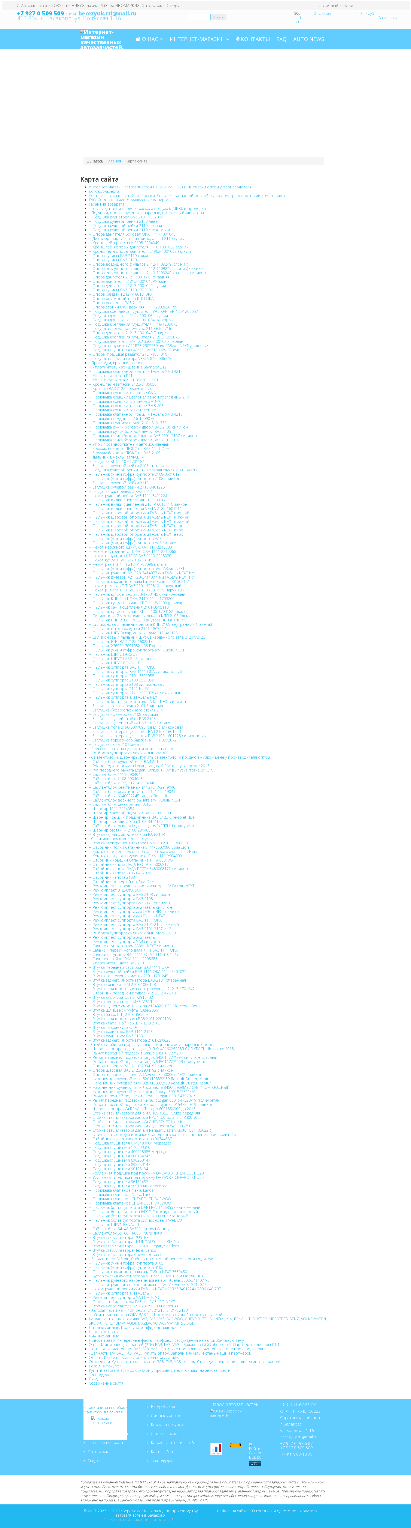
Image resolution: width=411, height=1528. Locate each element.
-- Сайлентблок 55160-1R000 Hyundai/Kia (125, 1233)
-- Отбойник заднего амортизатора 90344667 (130, 1138)
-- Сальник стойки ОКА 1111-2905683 (123, 958)
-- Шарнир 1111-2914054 (111, 808)
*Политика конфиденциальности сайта (140, 1519)
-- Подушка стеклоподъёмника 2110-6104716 (130, 328)
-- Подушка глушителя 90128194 (118, 1168)
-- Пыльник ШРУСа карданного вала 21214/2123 (133, 632)
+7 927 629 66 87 (296, 1443)
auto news (308, 38)
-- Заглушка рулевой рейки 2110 (119, 482)
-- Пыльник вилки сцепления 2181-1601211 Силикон (138, 504)
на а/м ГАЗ (95, 5)
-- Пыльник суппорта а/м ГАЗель (119, 1293)
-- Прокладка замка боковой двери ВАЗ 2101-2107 (134, 439)
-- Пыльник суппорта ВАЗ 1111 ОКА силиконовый (135, 671)
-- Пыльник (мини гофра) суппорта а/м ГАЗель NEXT (137, 568)
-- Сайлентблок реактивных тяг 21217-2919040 (132, 787)
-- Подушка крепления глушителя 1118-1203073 (133, 324)
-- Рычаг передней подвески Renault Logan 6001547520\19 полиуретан (154, 1100)
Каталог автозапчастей (172, 1442)
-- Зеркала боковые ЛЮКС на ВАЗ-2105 (124, 452)
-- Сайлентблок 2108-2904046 (116, 778)
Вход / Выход (162, 1406)
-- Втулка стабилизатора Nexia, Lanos (122, 1250)
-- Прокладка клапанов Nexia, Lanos (121, 1190)
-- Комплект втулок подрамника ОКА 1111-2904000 (135, 855)
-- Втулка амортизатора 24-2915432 (121, 997)
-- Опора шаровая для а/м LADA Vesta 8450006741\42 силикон (146, 1074)
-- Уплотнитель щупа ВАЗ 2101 (117, 963)
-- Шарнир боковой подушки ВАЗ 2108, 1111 (130, 812)
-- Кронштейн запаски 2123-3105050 (122, 384)
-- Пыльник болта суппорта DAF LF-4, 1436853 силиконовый (145, 1207)
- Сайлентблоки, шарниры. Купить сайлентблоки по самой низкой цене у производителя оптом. (179, 757)
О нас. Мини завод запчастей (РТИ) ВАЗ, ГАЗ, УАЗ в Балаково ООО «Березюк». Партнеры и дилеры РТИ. (184, 1344)
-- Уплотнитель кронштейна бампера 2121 (129, 367)
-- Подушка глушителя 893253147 (119, 1164)
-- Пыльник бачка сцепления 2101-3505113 (129, 607)
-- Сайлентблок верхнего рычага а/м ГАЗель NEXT (134, 800)
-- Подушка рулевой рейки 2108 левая (124, 221)
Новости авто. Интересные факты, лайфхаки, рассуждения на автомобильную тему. (166, 1340)
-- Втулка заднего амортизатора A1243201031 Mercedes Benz (144, 1005)
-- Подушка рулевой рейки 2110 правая (125, 225)
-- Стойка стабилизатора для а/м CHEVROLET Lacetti (135, 1121)
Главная (113, 161)
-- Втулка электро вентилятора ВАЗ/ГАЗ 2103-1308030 (138, 842)
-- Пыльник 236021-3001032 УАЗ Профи (125, 645)
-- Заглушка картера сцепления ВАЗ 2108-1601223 (135, 731)
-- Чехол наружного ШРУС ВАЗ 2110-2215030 (130, 555)
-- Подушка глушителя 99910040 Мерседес (128, 1185)
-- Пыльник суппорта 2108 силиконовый (127, 684)
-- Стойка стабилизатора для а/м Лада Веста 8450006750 (140, 1125)
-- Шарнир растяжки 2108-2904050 (121, 830)
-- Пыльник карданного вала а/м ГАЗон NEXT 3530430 (138, 1271)
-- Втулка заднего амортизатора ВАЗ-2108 (127, 834)
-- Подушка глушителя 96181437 (118, 1181)
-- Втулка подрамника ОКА (113, 1027)
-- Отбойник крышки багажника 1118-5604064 (131, 860)
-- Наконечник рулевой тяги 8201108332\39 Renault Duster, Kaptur (150, 1078)
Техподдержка (102, 1374)
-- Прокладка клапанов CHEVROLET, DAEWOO (130, 1198)
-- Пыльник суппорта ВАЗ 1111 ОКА (122, 667)
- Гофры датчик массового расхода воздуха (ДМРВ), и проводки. (148, 208)
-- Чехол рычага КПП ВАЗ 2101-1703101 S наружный (137, 590)
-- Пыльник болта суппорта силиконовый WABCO (135, 1220)
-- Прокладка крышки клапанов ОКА (122, 392)
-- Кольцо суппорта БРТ (111, 375)
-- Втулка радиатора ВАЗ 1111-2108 (121, 1031)
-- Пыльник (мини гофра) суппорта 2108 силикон (134, 478)
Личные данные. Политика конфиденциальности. (135, 1327)
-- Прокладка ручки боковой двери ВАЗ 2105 (130, 431)
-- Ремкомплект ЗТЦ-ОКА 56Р (115, 890)
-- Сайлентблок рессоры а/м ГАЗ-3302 (123, 804)
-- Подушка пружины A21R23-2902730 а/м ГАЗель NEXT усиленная (149, 345)
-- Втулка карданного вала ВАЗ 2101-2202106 (130, 1018)
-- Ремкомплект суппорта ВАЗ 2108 (121, 898)
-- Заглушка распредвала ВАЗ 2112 (120, 491)
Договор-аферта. (104, 191)
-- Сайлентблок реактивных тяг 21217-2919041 (132, 791)
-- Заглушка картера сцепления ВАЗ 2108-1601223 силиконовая (148, 735)
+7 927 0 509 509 (40, 13)
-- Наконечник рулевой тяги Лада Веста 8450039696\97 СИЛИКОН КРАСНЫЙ (159, 1087)
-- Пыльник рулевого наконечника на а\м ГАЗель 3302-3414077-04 (150, 1280)
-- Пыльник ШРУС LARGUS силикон (122, 658)
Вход (93, 1378)
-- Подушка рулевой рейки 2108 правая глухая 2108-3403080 (145, 469)
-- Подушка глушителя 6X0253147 (119, 1160)
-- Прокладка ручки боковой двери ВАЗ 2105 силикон (138, 427)
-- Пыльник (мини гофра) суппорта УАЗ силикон (134, 542)
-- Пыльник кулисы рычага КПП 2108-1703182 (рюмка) (138, 611)
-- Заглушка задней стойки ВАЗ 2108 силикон (131, 722)
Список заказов (165, 1433)
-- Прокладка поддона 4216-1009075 (121, 418)
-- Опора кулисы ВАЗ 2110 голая (118, 255)
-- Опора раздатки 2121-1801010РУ (121, 294)
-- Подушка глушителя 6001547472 (120, 1155)
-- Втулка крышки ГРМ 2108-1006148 (122, 984)
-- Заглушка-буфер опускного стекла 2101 (127, 710)
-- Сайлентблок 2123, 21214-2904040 (122, 782)
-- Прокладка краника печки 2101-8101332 (128, 422)
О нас (149, 38)
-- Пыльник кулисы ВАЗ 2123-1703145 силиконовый (137, 594)
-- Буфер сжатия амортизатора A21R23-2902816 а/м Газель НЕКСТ (148, 1275)
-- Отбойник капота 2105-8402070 (120, 872)
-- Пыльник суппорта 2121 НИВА (119, 688)
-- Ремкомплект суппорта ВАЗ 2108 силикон (129, 894)
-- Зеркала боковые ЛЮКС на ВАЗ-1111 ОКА (129, 448)
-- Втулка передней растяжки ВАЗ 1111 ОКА (129, 967)
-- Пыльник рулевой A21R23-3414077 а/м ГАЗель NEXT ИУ (141, 572)
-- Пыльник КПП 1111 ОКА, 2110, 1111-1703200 (131, 598)
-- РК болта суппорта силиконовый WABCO (129, 752)
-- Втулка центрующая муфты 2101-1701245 (128, 975)
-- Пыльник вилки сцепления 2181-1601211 (129, 499)
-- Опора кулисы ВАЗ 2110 (113, 259)
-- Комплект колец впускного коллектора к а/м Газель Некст (144, 851)
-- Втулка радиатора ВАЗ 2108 (116, 1035)
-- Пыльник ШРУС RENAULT (114, 662)
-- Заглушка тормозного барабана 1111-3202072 (133, 740)
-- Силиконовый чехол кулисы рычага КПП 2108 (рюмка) (141, 615)
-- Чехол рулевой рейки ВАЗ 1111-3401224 (128, 495)
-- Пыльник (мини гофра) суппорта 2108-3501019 (134, 474)
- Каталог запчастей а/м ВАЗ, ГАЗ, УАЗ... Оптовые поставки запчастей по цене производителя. (176, 1348)
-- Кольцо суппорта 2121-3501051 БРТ (123, 379)
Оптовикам (151, 5)
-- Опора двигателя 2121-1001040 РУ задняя (129, 277)
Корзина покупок (105, 1366)
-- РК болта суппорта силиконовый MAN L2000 (132, 932)
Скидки (173, 5)
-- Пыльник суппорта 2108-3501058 (121, 680)
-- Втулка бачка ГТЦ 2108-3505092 (119, 1014)
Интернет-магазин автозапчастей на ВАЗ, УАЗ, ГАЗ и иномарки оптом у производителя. (170, 186)
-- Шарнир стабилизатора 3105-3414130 (126, 821)
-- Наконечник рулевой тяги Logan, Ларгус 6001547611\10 (142, 1091)
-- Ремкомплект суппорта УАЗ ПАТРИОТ (125, 1297)
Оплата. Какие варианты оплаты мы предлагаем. (134, 1357)
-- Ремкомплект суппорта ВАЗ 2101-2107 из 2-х (131, 928)
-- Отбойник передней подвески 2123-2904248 (132, 993)
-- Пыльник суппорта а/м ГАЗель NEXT (124, 697)
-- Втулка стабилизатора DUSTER (119, 1237)
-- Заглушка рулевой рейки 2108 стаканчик (129, 465)
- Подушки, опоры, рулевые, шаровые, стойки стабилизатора (146, 212)
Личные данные (104, 1336)
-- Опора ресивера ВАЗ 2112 (115, 302)
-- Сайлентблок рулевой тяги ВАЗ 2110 (125, 761)
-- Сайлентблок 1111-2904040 (116, 774)
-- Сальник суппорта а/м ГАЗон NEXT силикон (131, 945)
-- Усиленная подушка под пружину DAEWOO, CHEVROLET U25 (146, 1177)
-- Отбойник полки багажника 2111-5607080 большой (139, 847)
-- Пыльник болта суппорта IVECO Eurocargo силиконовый (143, 1211)
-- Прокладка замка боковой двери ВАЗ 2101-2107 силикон (143, 435)
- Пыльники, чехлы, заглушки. (116, 457)
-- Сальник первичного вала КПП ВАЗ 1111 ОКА (133, 950)
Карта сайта (161, 1451)
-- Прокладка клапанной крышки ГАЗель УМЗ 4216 (136, 371)
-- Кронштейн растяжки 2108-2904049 (124, 242)
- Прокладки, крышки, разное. (116, 362)
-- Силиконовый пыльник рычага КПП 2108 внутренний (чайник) (150, 624)
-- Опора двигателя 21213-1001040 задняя (127, 285)
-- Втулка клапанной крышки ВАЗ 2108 (125, 1023)
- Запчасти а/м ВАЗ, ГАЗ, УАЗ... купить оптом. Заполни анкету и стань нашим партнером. (170, 1353)
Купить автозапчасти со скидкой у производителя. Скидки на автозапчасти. (160, 1370)
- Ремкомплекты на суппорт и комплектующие (132, 748)
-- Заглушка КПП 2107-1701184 (116, 461)
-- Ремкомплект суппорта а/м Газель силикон (130, 907)
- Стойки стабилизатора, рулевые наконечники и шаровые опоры (151, 1044)
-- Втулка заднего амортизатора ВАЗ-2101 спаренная (137, 980)
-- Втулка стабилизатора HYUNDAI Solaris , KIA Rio (134, 1241)
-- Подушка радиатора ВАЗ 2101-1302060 (126, 217)
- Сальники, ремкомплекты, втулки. (121, 838)
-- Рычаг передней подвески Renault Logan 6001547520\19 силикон (151, 1104)
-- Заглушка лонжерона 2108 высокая (123, 714)
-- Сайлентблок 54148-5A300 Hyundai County (129, 1228)
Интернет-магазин (198, 38)
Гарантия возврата (106, 204)
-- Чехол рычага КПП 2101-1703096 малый (127, 564)
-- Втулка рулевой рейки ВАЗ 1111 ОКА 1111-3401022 (137, 971)
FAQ (282, 38)
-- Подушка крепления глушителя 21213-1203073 (134, 337)
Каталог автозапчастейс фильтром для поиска (102, 1409)
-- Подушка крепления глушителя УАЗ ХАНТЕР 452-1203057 (143, 311)
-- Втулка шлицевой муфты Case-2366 (123, 1010)
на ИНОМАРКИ (123, 5)
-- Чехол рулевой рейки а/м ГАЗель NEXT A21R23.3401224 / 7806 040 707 (155, 1288)
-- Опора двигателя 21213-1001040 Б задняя (129, 332)
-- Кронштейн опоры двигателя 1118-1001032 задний (139, 247)
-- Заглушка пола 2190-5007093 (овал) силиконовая (136, 727)
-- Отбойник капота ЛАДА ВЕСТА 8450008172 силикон (138, 868)
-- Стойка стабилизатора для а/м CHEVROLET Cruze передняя (144, 1113)
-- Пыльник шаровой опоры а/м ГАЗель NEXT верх (136, 525)
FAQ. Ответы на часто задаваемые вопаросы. (130, 199)
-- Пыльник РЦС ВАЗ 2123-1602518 (121, 641)
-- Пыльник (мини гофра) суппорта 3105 (126, 1263)
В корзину (387, 17)
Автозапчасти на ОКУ (40, 5)
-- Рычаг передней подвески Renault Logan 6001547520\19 (142, 1095)
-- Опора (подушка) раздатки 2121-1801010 (128, 354)
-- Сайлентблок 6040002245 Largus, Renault (128, 795)
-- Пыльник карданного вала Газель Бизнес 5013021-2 (139, 581)
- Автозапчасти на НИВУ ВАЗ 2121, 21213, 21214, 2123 (138, 1310)
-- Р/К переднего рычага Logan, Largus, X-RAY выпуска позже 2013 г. (151, 765)
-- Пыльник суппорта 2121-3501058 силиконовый (135, 692)
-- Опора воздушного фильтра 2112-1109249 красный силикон (147, 272)
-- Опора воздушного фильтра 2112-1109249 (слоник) (138, 264)
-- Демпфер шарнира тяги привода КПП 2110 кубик (136, 238)
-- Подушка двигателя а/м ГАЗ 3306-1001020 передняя (138, 341)
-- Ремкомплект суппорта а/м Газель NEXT (127, 915)
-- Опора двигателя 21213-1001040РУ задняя (130, 281)
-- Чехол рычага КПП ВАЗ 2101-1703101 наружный (135, 585)
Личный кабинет (338, 5)
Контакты (255, 38)
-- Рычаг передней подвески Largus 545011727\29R (136, 1053)
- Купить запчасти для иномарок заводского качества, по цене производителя (162, 1134)
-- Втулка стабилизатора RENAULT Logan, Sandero (134, 1245)
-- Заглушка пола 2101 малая (115, 744)
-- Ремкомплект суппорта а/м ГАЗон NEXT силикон (135, 911)
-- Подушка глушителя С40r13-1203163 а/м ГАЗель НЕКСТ (141, 349)
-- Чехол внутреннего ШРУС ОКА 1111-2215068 (132, 551)
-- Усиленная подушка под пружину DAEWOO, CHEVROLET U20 (146, 1173)
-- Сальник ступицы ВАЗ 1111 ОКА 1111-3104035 (133, 954)
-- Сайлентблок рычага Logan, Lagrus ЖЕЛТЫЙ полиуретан (142, 825)
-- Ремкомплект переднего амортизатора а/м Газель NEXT (141, 885)
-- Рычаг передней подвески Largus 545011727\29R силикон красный (153, 1057)
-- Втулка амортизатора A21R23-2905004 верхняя (134, 1305)
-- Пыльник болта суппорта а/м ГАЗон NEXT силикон (137, 701)
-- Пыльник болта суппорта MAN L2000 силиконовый (138, 1215)
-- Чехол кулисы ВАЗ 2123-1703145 (120, 559)
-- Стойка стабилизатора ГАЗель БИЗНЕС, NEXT (132, 1301)
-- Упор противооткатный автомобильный (129, 444)
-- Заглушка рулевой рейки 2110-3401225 (127, 487)
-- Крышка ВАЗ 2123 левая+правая (121, 388)
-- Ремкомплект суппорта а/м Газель (122, 937)
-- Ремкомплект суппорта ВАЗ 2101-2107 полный (134, 924)
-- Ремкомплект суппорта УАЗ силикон (124, 941)
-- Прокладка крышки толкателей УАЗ (123, 409)
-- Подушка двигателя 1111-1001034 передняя (131, 319)
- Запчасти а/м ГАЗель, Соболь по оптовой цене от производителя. (152, 1258)
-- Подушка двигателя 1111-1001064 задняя (128, 315)
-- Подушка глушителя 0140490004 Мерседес (130, 1143)
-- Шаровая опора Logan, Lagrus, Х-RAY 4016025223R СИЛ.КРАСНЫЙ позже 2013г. (162, 1048)
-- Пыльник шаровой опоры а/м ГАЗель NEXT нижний (139, 512)
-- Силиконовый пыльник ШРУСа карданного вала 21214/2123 (147, 637)
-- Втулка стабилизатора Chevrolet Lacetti (126, 1254)
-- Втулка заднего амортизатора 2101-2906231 (131, 1040)
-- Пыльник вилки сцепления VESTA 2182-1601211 (135, 508)
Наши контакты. (104, 1331)
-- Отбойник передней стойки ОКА (121, 881)
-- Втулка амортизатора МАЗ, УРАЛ (120, 1001)
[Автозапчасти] (102, 1427)
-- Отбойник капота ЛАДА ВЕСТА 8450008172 (130, 864)
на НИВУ (73, 5)
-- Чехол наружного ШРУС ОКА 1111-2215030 (130, 547)
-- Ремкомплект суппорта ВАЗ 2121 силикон (129, 902)
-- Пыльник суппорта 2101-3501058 (121, 675)
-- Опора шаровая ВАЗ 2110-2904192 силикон (131, 1065)
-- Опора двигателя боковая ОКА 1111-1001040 (132, 234)
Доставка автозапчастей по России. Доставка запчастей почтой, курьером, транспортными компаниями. (187, 195)
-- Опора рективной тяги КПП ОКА (121, 298)
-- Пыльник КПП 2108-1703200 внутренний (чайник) (137, 620)
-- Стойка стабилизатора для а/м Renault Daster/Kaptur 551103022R (150, 1130)
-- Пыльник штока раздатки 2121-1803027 (127, 628)
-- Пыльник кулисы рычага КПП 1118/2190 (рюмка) (135, 602)
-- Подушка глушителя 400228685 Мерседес (129, 1151)
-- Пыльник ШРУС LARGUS (113, 654)
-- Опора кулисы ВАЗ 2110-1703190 (121, 289)
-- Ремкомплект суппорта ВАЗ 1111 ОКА (125, 920)
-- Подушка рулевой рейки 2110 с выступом (129, 229)
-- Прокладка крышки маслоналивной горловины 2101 (140, 397)
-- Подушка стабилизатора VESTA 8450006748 (130, 358)
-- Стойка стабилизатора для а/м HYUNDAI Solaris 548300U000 (145, 1117)
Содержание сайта (106, 1383)
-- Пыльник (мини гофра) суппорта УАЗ (125, 538)
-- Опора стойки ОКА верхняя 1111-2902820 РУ (132, 307)
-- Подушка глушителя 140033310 (119, 1147)
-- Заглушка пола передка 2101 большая (126, 705)
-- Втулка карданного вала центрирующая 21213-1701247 (142, 988)
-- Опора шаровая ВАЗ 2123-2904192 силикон (131, 1070)
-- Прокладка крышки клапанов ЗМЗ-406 (126, 401)
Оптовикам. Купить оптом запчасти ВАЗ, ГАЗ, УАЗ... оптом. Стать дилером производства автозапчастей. (185, 1361)
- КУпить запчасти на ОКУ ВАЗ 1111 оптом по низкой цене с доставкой (155, 1314)
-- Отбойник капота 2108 (112, 877)
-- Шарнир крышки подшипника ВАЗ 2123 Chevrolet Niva (141, 817)
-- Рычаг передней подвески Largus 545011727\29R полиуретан (147, 1061)
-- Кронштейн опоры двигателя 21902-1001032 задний (140, 251)
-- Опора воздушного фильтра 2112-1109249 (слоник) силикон (147, 268)
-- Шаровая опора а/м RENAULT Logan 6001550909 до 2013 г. (144, 1108)
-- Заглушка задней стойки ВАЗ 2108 (122, 718)
